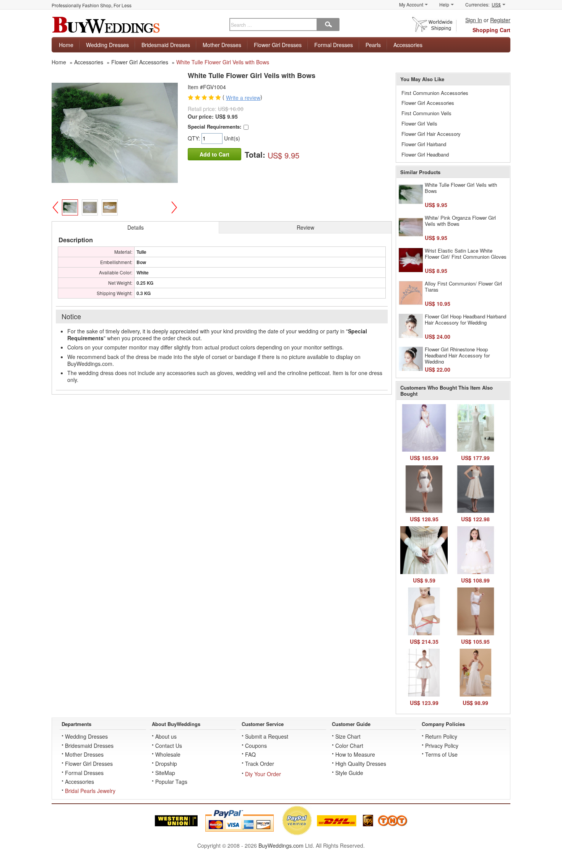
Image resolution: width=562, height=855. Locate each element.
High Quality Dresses (360, 763)
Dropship (166, 763)
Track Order (259, 763)
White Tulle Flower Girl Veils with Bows (461, 187)
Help (444, 4)
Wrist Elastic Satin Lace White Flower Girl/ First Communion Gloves (466, 253)
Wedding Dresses (107, 45)
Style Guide (349, 773)
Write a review (243, 97)
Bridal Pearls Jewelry (90, 791)
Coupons (256, 745)
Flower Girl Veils (419, 123)
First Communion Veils (426, 113)
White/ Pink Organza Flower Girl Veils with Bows (460, 220)
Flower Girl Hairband (423, 144)
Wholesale (167, 754)
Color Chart (349, 745)
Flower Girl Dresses (278, 45)
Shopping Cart (491, 30)
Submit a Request (266, 736)
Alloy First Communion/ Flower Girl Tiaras (463, 286)
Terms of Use (441, 754)
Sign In (473, 20)
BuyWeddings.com (281, 845)
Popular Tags (171, 781)
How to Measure (355, 754)
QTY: (194, 138)
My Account (411, 4)
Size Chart (348, 736)
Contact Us (168, 745)
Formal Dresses (333, 45)
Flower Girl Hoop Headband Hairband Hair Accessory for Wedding (465, 319)
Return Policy (441, 736)
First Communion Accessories (434, 92)
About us (166, 736)
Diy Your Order (263, 774)
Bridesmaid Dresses (165, 45)
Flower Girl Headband (425, 154)
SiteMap (165, 773)
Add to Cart (214, 154)
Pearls (373, 45)
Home (66, 45)
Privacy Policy (441, 745)
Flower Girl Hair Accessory (431, 133)
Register (500, 20)
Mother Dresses (222, 45)
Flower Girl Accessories (427, 102)
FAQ (250, 754)
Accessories (407, 45)
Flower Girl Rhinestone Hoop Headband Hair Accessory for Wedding (457, 355)
